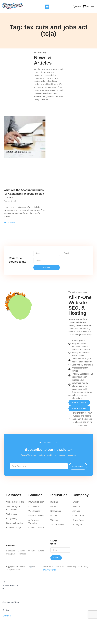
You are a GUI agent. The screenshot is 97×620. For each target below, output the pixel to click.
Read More (10, 222)
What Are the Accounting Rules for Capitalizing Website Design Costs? (24, 193)
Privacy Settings (49, 570)
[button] (47, 7)
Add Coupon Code (11, 602)
